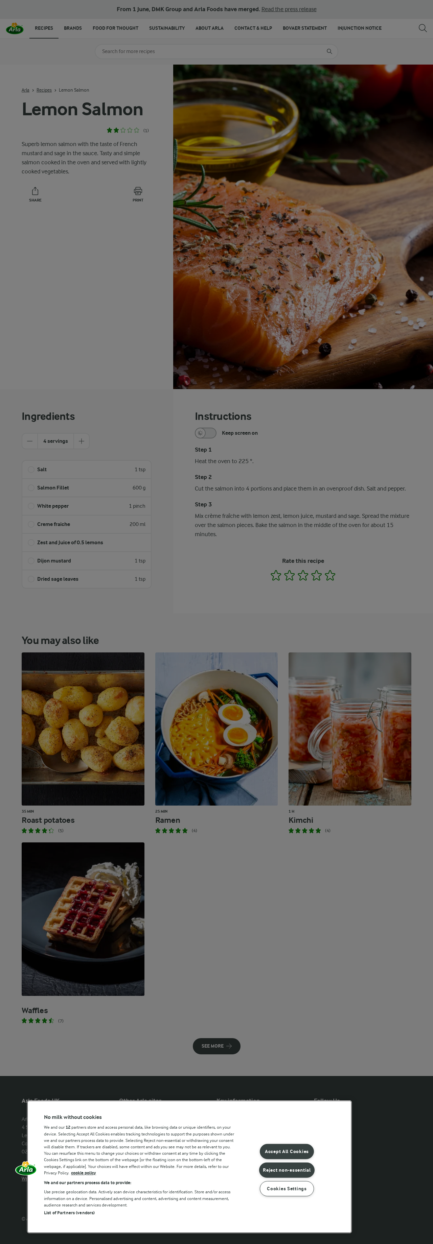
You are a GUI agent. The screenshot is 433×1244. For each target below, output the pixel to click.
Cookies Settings (287, 1188)
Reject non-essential (287, 1170)
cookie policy (83, 1172)
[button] (26, 1170)
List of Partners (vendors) (69, 1212)
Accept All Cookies (287, 1151)
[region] (189, 1166)
